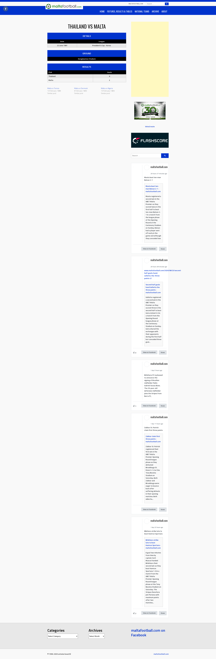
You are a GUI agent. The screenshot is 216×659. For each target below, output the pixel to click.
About (164, 11)
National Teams (142, 11)
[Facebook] (5, 8)
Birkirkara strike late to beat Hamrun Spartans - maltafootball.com (153, 544)
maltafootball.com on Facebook (148, 632)
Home (102, 11)
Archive (155, 11)
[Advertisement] (150, 59)
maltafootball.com (136, 4)
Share (163, 249)
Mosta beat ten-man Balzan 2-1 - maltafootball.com (153, 189)
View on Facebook (149, 249)
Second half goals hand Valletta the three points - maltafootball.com (153, 288)
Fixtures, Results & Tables (119, 11)
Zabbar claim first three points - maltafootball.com (153, 439)
